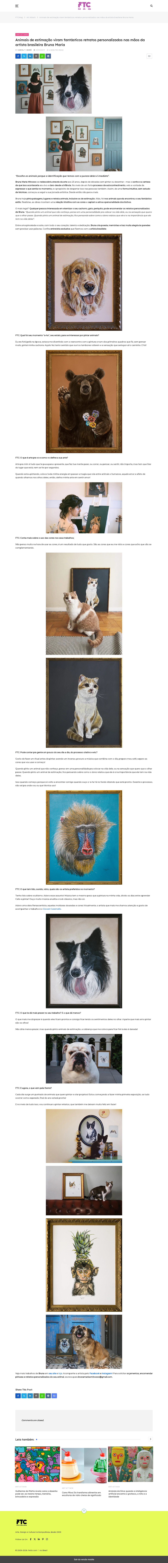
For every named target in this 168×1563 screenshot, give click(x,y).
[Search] (151, 6)
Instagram (107, 1373)
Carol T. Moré (25, 50)
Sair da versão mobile (84, 1559)
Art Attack (21, 1487)
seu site (52, 1373)
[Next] (150, 1439)
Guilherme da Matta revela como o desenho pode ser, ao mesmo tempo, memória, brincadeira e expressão (36, 1494)
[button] (16, 6)
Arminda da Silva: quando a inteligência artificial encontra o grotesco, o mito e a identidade (127, 1494)
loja (60, 1373)
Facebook (95, 1373)
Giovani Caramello (52, 909)
